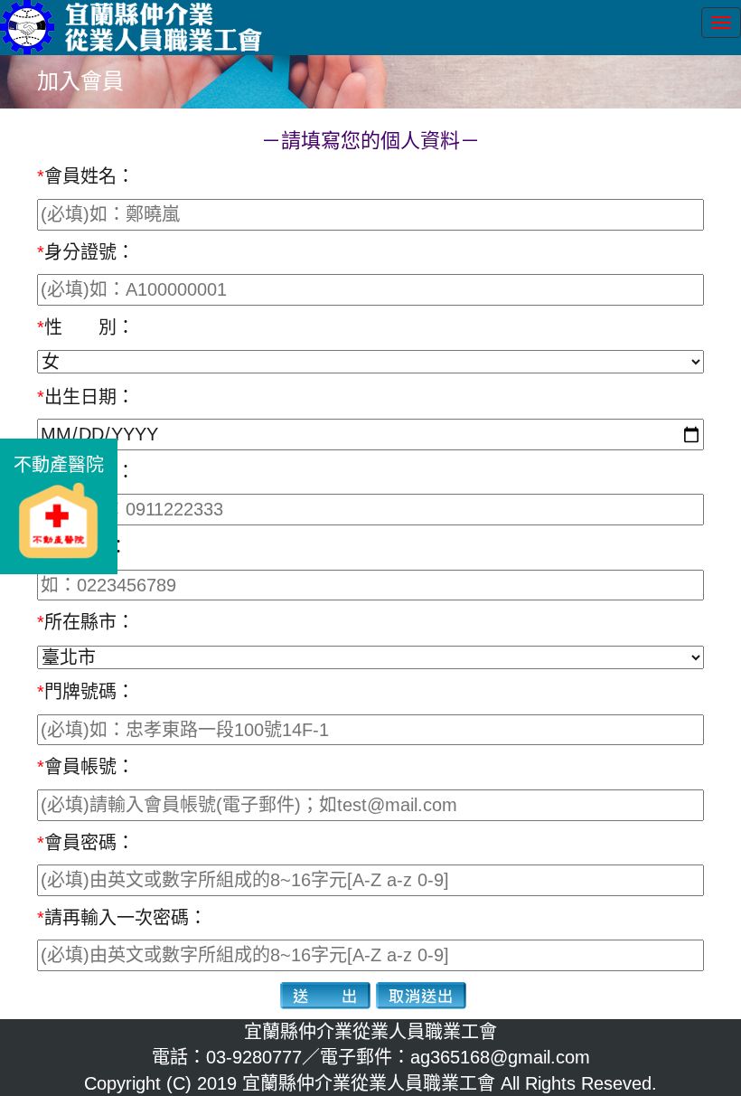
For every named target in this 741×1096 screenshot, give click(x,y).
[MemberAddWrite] (325, 995)
